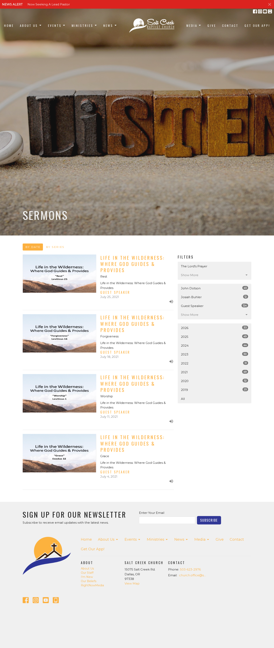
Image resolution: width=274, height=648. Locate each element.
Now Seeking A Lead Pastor (48, 4)
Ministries (82, 25)
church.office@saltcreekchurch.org (193, 575)
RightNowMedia (92, 585)
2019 (214, 390)
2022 (214, 363)
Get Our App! (257, 25)
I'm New (87, 577)
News (108, 25)
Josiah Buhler (214, 297)
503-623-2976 (190, 569)
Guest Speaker (214, 306)
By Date (32, 247)
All (183, 399)
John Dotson (214, 288)
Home (9, 25)
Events (55, 25)
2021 (214, 372)
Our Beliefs (88, 581)
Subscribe (209, 520)
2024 (214, 345)
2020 (214, 381)
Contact (230, 25)
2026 (214, 328)
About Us (29, 25)
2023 (214, 354)
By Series (55, 247)
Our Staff (87, 573)
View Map (132, 583)
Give (211, 25)
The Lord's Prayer (194, 266)
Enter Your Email (151, 513)
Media (191, 25)
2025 (214, 337)
